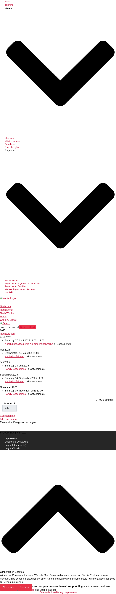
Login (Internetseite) (15, 445)
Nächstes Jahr (7, 333)
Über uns (9, 138)
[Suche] (5, 323)
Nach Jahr (5, 306)
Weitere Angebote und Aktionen (20, 289)
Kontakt (9, 292)
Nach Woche (7, 313)
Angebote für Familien (15, 286)
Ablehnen (24, 587)
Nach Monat (6, 310)
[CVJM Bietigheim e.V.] (8, 298)
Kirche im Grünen (14, 356)
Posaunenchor (12, 280)
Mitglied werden (12, 141)
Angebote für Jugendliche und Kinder (22, 283)
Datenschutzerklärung (16, 441)
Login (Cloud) (12, 448)
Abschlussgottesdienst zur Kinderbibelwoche (29, 344)
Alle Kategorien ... (9, 419)
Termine (9, 5)
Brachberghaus (13, 147)
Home (8, 1)
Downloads (10, 144)
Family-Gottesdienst (15, 369)
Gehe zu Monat (8, 320)
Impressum (11, 438)
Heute (3, 316)
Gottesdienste (7, 416)
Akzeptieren (8, 587)
